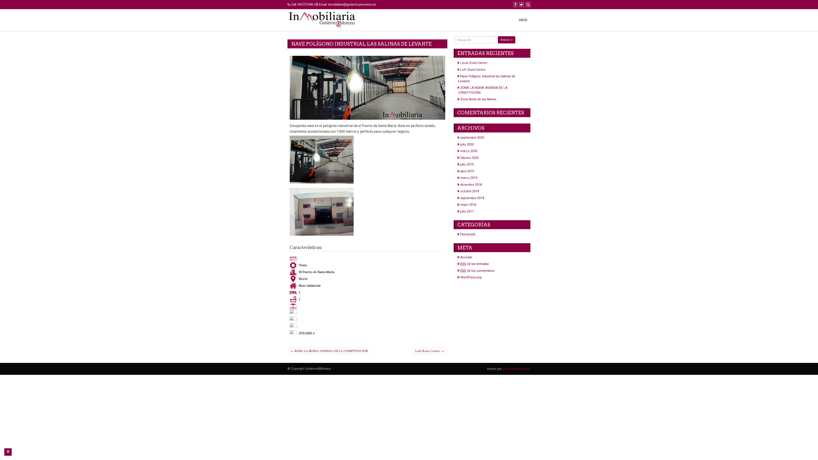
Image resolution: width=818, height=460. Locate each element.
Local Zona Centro (473, 63)
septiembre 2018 (472, 198)
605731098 (305, 4)
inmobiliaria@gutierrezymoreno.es (352, 4)
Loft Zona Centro (472, 70)
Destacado (468, 234)
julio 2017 (467, 211)
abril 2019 (467, 171)
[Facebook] (515, 5)
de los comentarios (477, 271)
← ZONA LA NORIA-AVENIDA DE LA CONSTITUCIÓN (329, 351)
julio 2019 (467, 164)
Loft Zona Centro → (429, 351)
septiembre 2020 (472, 137)
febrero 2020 (469, 158)
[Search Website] (527, 5)
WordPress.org (470, 277)
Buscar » (507, 40)
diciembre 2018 (471, 185)
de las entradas (474, 264)
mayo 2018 (468, 205)
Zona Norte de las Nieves (478, 99)
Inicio (523, 20)
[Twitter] (521, 5)
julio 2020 (467, 144)
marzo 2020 (468, 151)
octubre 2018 (469, 191)
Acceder (466, 257)
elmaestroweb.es (517, 369)
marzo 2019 (468, 178)
